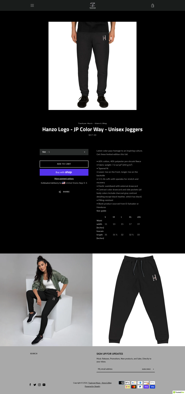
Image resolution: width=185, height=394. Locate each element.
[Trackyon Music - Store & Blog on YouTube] (44, 384)
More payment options (64, 178)
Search (33, 354)
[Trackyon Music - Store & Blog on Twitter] (34, 384)
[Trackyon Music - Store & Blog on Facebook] (30, 384)
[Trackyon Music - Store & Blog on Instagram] (39, 384)
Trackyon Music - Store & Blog (99, 383)
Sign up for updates (110, 353)
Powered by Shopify (92, 386)
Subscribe (146, 369)
